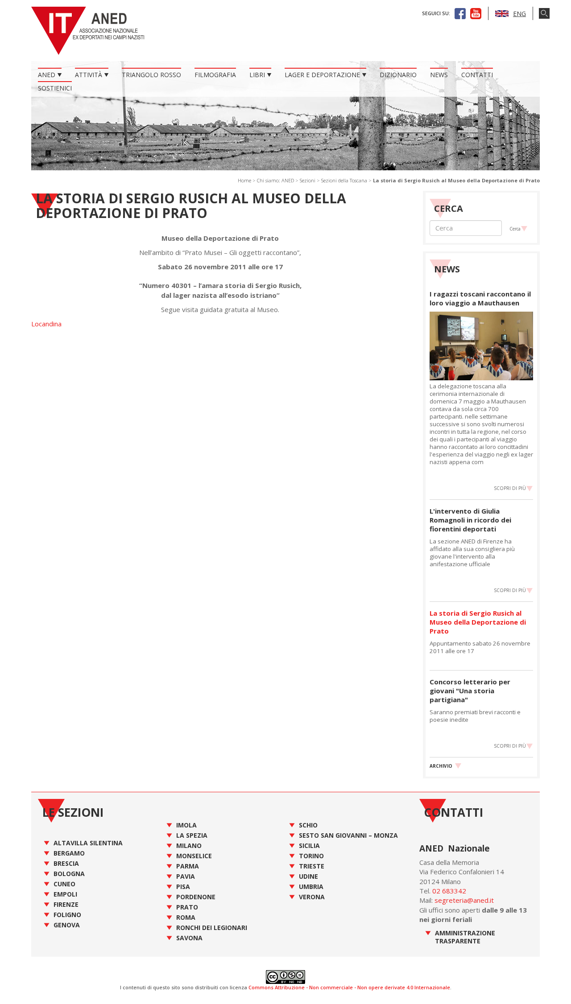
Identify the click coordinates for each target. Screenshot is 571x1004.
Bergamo (69, 853)
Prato (187, 907)
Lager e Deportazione (322, 74)
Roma (185, 917)
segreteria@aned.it (464, 900)
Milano (189, 845)
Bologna (69, 873)
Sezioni (307, 180)
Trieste (311, 866)
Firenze (66, 904)
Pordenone (195, 897)
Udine (308, 876)
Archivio (441, 766)
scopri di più (510, 488)
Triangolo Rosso (151, 74)
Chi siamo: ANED (275, 180)
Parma (187, 866)
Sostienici (55, 88)
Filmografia (215, 74)
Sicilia (309, 845)
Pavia (185, 876)
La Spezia (191, 835)
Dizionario (398, 74)
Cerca (515, 229)
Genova (67, 925)
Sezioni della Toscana (344, 180)
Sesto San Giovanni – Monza (348, 835)
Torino (311, 856)
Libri (257, 74)
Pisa (183, 886)
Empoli (65, 894)
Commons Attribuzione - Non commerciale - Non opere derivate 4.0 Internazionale (349, 987)
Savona (189, 938)
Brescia (66, 863)
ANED (46, 74)
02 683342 (449, 890)
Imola (186, 825)
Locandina (46, 323)
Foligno (67, 914)
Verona (312, 897)
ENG (519, 13)
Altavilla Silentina (88, 843)
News (439, 74)
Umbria (311, 886)
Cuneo (64, 884)
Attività (88, 74)
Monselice (194, 856)
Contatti (477, 74)
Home (244, 180)
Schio (308, 825)
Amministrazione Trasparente (465, 937)
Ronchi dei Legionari (211, 927)
